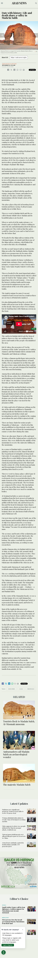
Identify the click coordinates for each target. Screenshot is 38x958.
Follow (33, 70)
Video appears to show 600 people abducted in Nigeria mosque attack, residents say (14, 828)
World (4, 905)
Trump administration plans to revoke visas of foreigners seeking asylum (13, 819)
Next (36, 35)
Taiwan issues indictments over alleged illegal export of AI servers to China (13, 836)
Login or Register (8, 945)
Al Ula (21, 688)
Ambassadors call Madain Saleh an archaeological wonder (16, 754)
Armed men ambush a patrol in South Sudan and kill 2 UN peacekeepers (13, 844)
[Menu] (2, 3)
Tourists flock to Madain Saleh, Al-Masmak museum (19, 723)
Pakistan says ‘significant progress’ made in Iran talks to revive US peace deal (12, 811)
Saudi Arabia (11, 688)
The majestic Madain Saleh (16, 784)
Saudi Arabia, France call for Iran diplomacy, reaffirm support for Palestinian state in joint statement (13, 910)
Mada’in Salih (30, 688)
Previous (2, 35)
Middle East (5, 917)
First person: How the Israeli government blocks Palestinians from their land (13, 921)
